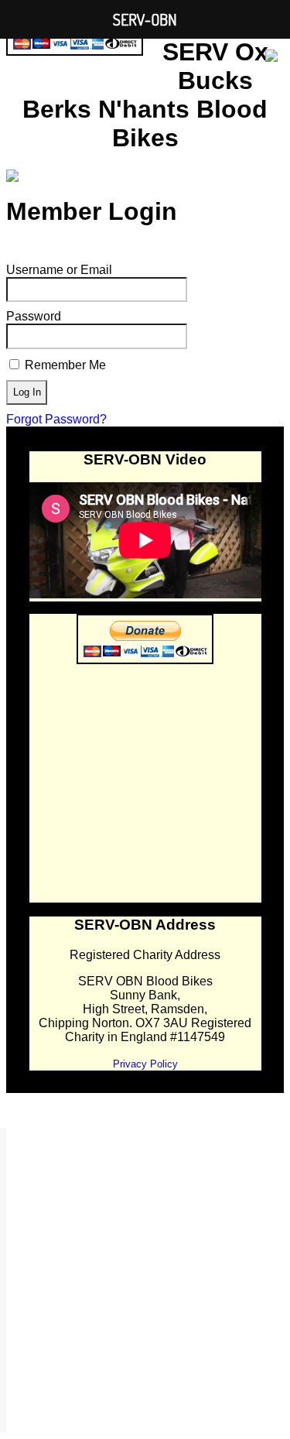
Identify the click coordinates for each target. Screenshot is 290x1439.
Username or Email (59, 269)
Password (33, 316)
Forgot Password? (56, 419)
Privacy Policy (145, 1064)
